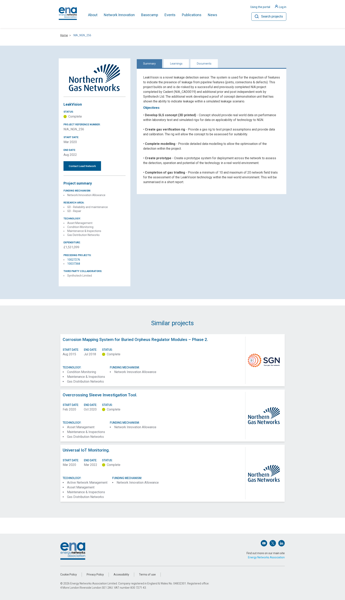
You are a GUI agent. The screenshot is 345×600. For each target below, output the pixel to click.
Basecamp (149, 15)
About (92, 15)
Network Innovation (119, 15)
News (212, 15)
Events (170, 15)
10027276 (73, 259)
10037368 (73, 263)
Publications (191, 15)
